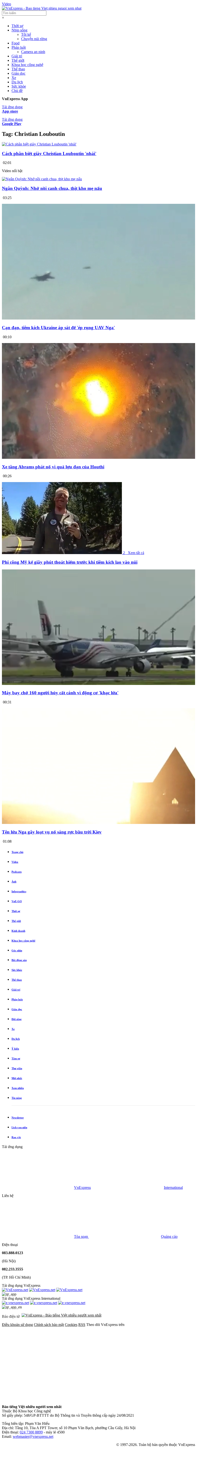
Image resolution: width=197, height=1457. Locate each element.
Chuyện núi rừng (34, 39)
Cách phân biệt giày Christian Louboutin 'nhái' (49, 153)
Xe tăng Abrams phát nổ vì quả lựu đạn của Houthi (53, 466)
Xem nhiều (18, 1088)
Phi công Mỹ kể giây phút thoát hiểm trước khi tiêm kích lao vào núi (69, 562)
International (173, 1187)
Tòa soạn (81, 1236)
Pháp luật (19, 47)
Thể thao (18, 69)
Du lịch (17, 82)
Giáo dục (18, 73)
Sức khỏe (19, 86)
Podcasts (17, 871)
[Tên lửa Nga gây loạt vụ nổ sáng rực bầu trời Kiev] (98, 823)
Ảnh (14, 881)
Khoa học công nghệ (27, 65)
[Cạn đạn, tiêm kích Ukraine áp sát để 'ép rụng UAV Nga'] (98, 318)
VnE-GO (17, 901)
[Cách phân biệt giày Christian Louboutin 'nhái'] (39, 144)
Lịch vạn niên (19, 1127)
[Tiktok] (111, 1399)
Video (6, 4)
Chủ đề (17, 91)
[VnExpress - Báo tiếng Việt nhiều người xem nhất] (41, 8)
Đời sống (17, 1019)
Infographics (19, 891)
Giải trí (17, 56)
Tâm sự (16, 1058)
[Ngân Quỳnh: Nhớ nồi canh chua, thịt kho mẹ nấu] (42, 179)
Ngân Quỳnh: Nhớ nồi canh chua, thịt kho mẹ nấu (52, 188)
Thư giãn (17, 1068)
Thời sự (17, 26)
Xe (14, 78)
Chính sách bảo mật (49, 1325)
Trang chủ (17, 852)
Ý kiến (15, 1048)
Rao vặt (16, 1137)
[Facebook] (38, 1362)
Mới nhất (17, 1078)
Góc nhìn (17, 950)
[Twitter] (111, 1362)
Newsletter (18, 1117)
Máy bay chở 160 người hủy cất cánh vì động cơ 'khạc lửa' (60, 692)
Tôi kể (26, 34)
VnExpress (82, 1187)
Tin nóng (17, 1097)
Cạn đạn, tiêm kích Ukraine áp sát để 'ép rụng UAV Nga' (58, 327)
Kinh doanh (18, 930)
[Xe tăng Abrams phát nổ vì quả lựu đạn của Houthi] (98, 457)
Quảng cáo (169, 1236)
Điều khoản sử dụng (17, 1325)
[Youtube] (38, 1399)
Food (15, 43)
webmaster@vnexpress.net (33, 1436)
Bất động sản (19, 960)
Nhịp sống (19, 30)
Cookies (71, 1325)
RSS (81, 1325)
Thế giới (18, 60)
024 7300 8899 (31, 1432)
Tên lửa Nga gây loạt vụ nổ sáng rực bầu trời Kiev (52, 831)
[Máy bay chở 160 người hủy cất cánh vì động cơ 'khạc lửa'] (98, 684)
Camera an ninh (33, 52)
